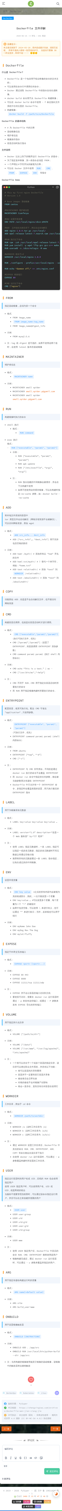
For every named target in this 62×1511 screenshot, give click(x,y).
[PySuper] (31, 4)
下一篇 (55, 1429)
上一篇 (6, 1429)
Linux (43, 1393)
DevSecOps (15, 11)
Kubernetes (28, 1393)
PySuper (25, 1490)
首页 (5, 11)
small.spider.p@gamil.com (40, 391)
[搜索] (58, 4)
